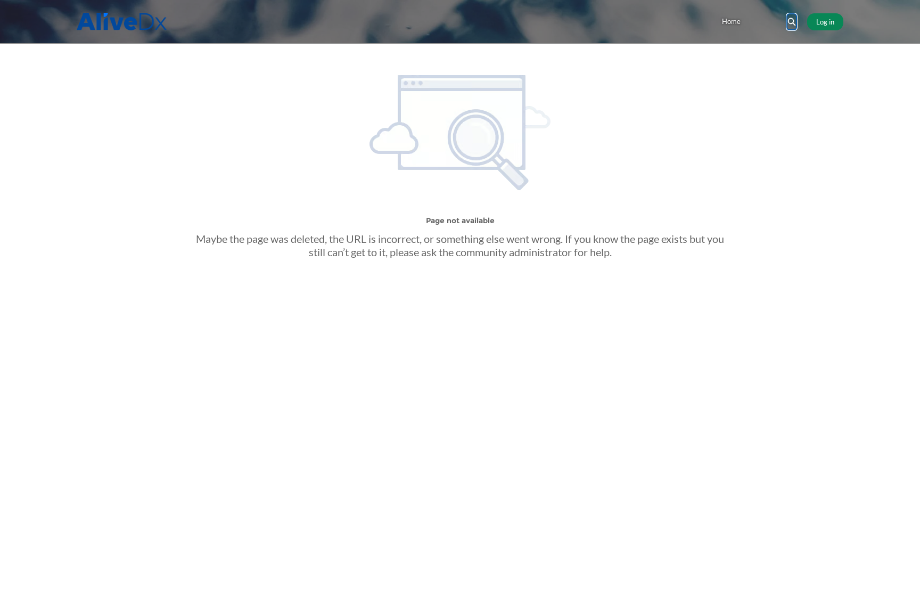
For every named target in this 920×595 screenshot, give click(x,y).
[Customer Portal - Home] (122, 21)
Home (731, 21)
